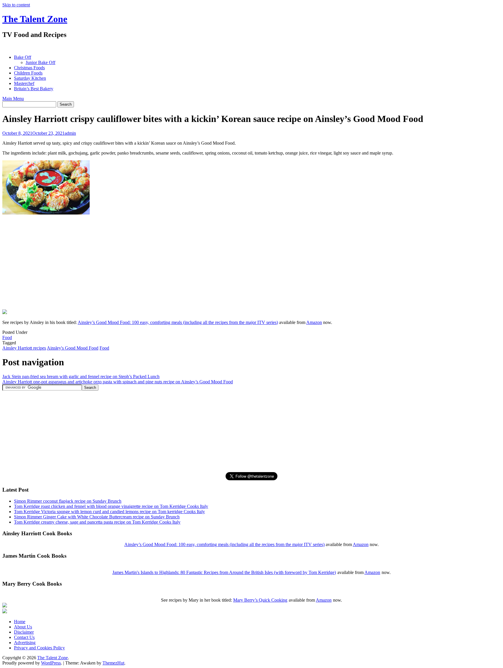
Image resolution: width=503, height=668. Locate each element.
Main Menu (13, 98)
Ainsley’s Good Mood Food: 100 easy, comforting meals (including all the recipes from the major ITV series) (178, 322)
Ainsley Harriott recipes (24, 347)
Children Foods (28, 72)
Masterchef (24, 83)
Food (7, 337)
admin (70, 133)
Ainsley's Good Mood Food (72, 347)
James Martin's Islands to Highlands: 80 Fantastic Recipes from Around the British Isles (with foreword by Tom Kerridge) (224, 572)
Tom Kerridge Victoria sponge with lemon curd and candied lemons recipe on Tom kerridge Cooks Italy (109, 511)
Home (19, 621)
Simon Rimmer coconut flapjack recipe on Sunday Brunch (67, 501)
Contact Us (24, 637)
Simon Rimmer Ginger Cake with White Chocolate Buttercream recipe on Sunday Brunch (97, 516)
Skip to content (16, 4)
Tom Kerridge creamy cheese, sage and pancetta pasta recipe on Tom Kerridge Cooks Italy (97, 522)
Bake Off (22, 57)
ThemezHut (113, 662)
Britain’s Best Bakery (33, 88)
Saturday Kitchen (30, 78)
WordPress (51, 662)
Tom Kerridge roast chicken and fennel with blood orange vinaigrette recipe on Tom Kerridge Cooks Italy (111, 506)
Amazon (314, 322)
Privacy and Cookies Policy (39, 647)
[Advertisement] (108, 47)
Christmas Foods (29, 67)
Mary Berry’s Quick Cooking (260, 600)
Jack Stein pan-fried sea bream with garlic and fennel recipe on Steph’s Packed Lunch (81, 376)
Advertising (25, 642)
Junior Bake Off (40, 62)
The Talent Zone (34, 19)
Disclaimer (24, 632)
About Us (23, 626)
